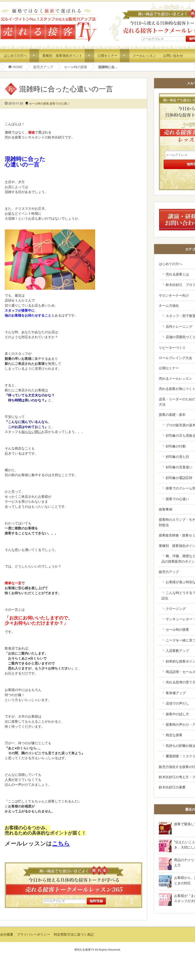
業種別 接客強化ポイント (62, 55)
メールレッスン (144, 55)
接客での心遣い (60, 103)
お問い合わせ (173, 55)
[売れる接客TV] (48, 9)
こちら (61, 843)
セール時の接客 (75, 67)
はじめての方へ (15, 55)
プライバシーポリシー (33, 934)
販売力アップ (43, 67)
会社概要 (6, 934)
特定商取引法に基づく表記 (74, 934)
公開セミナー (107, 55)
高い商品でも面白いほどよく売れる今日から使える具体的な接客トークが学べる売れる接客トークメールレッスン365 (73, 880)
